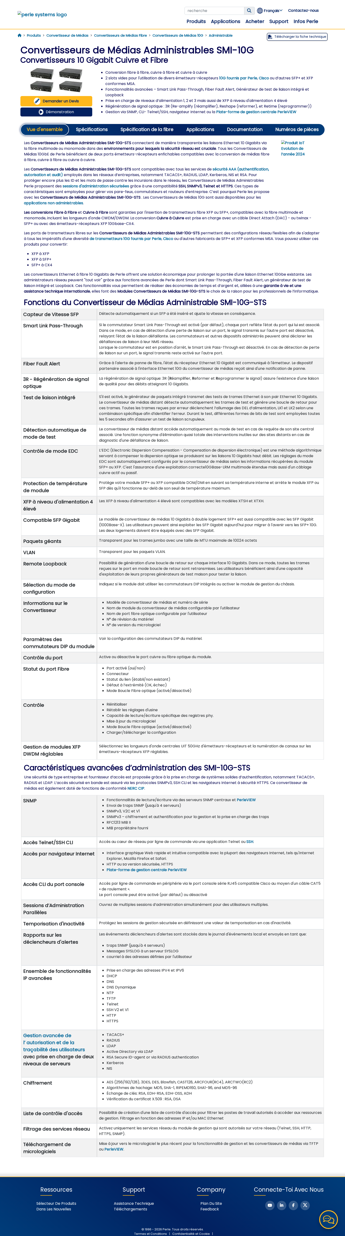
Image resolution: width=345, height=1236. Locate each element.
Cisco (264, 78)
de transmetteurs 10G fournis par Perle (125, 238)
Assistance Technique (134, 1203)
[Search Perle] (249, 11)
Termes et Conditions (150, 1234)
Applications (225, 21)
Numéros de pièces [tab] (297, 129)
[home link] (42, 14)
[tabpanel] (172, 648)
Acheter (254, 21)
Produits (196, 21)
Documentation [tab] (245, 129)
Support (278, 21)
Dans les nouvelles (53, 1209)
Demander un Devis (61, 101)
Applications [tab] (200, 129)
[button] (270, 11)
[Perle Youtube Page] (270, 1205)
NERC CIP (135, 788)
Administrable (221, 35)
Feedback (209, 1209)
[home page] (19, 35)
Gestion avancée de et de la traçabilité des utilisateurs (54, 1042)
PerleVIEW (246, 800)
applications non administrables (53, 203)
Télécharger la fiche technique (300, 36)
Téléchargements (130, 1209)
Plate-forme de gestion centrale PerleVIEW (256, 112)
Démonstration (60, 112)
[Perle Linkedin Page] (281, 1205)
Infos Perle (306, 21)
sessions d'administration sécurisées (96, 186)
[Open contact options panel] (328, 1219)
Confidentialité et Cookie (191, 1234)
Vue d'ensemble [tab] (45, 129)
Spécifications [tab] (92, 129)
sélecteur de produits (56, 1203)
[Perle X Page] (305, 1205)
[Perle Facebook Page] (293, 1205)
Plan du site (211, 1203)
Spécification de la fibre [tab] (147, 129)
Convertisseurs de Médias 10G (178, 35)
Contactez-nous (303, 10)
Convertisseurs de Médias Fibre (120, 35)
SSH (249, 841)
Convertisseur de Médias (67, 35)
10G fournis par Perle (238, 78)
